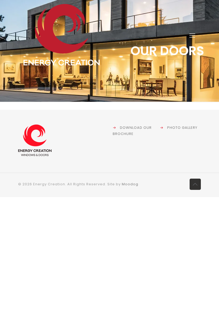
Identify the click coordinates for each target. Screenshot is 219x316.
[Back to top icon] (195, 184)
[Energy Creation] (62, 35)
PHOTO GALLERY (182, 127)
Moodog (130, 184)
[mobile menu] (192, 35)
